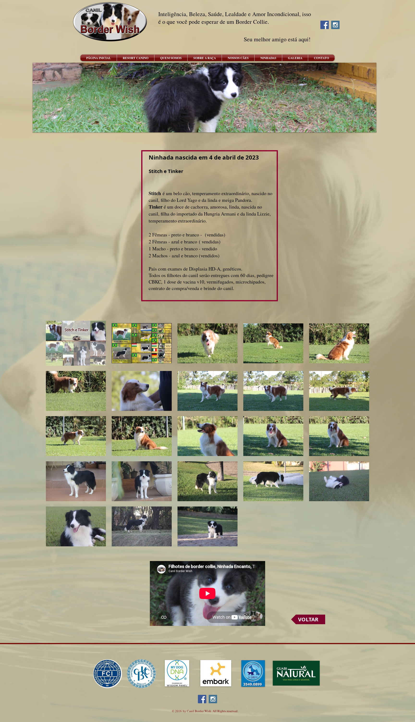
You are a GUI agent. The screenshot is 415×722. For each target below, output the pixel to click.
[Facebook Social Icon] (324, 25)
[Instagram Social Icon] (335, 25)
